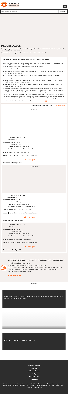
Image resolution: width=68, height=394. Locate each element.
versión (51, 105)
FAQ (46, 101)
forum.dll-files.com (14, 276)
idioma (64, 105)
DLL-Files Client (34, 376)
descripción (57, 105)
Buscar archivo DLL (62, 11)
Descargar (31, 159)
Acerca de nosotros (34, 365)
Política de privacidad (33, 371)
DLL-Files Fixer (34, 379)
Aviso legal (34, 373)
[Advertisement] (34, 31)
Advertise (34, 368)
